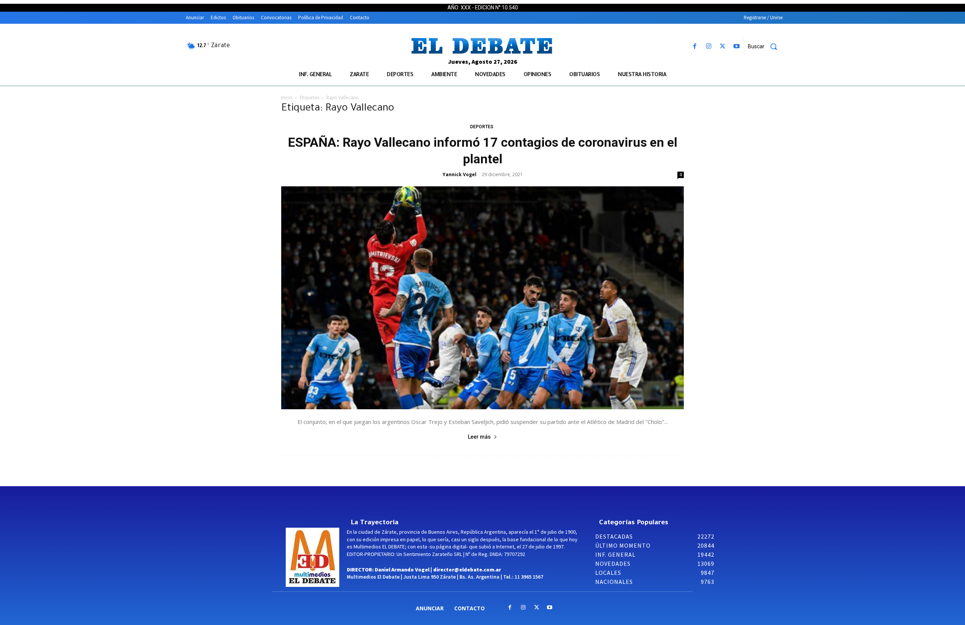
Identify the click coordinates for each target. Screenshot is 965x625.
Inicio (287, 97)
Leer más (479, 437)
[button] (765, 46)
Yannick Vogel (459, 174)
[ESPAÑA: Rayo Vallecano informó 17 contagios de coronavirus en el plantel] (482, 297)
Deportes (481, 126)
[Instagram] (708, 46)
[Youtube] (737, 46)
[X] (723, 46)
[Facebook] (694, 46)
